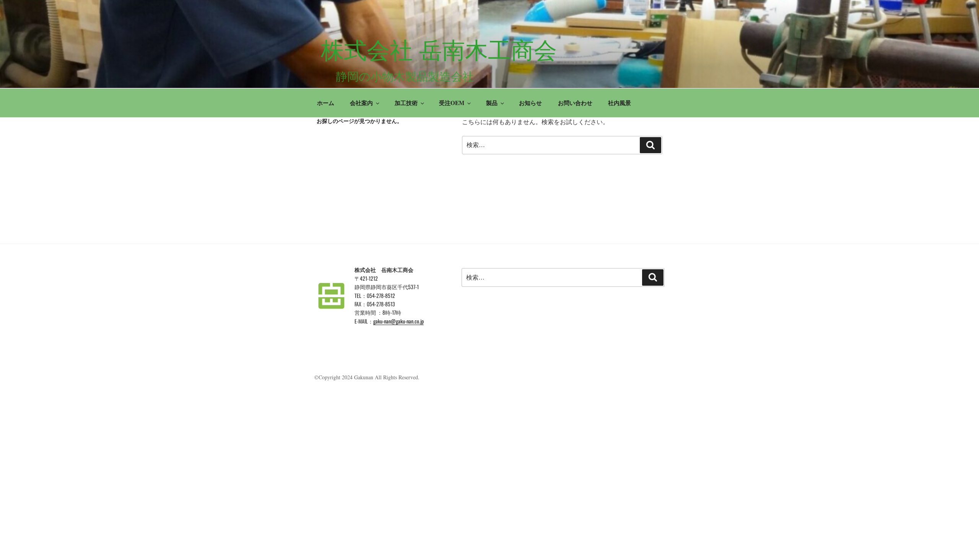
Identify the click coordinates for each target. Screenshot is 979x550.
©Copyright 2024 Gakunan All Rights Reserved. (367, 377)
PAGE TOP (951, 527)
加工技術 (406, 103)
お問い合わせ (575, 103)
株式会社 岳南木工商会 (439, 50)
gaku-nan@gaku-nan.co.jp (398, 321)
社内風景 (619, 103)
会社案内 (361, 103)
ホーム (325, 103)
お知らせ (530, 103)
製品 (492, 103)
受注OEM (451, 103)
